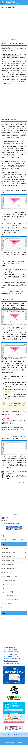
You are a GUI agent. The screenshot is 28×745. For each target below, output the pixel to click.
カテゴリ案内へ (22, 483)
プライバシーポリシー (6, 739)
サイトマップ (4, 607)
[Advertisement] (14, 24)
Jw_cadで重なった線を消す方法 (10, 524)
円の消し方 (4, 521)
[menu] (26, 2)
